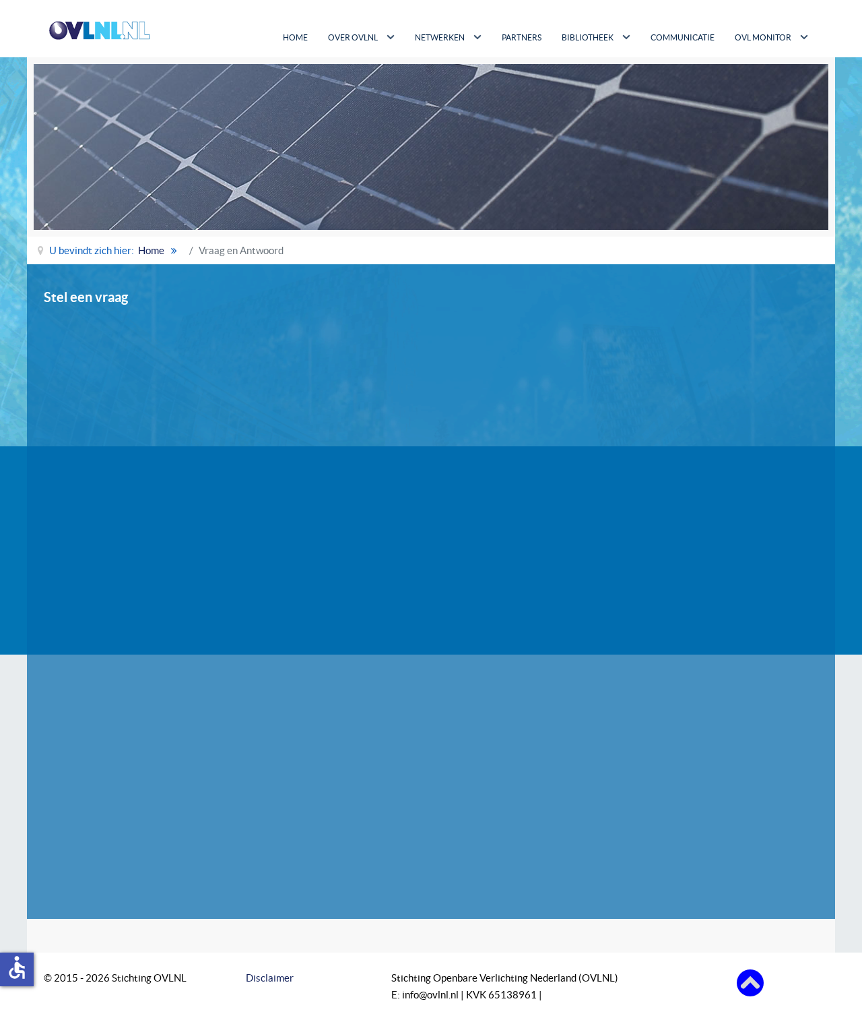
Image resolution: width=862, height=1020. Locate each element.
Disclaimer (270, 978)
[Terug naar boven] (750, 982)
